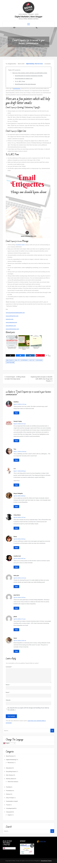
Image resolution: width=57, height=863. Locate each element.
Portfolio (8, 787)
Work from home (39, 63)
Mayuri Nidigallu (18, 493)
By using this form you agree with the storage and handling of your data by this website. (28, 709)
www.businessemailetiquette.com (15, 312)
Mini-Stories (9, 775)
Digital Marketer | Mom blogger (28, 16)
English (7, 743)
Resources (10, 762)
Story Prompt (10, 797)
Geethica (16, 402)
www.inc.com (9, 319)
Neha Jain (16, 575)
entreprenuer (24, 360)
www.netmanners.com (12, 316)
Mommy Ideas (10, 778)
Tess (15, 449)
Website (8, 700)
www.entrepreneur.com (12, 329)
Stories (8, 794)
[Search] (52, 730)
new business (39, 360)
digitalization (16, 88)
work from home (10, 362)
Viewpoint (9, 812)
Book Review (9, 756)
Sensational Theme (46, 860)
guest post (31, 360)
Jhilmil (15, 616)
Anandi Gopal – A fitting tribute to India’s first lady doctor (15, 378)
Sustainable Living (11, 801)
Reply (16, 413)
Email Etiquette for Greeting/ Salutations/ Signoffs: (29, 75)
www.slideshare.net (11, 322)
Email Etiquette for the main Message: (25, 84)
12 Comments (47, 63)
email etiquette (9, 360)
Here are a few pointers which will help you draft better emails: (29, 73)
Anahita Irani (17, 556)
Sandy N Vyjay (18, 421)
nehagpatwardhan (12, 63)
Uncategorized (10, 808)
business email (20, 244)
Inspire (9, 815)
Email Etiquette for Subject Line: (24, 78)
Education (9, 768)
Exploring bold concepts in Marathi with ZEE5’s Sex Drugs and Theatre (41, 379)
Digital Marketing (30, 63)
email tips (17, 360)
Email (8, 692)
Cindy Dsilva (17, 515)
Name (8, 684)
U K (15, 468)
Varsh (15, 638)
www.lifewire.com (11, 325)
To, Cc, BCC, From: (20, 81)
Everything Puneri (11, 771)
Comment (9, 667)
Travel (8, 804)
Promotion (9, 790)
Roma (15, 536)
